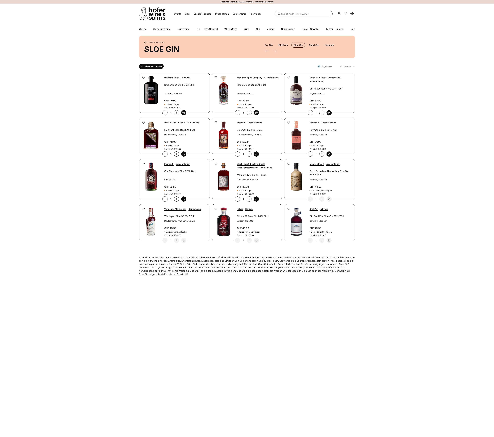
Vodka (270, 29)
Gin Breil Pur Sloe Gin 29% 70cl (327, 216)
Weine (143, 29)
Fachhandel (256, 14)
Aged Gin (314, 45)
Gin (258, 29)
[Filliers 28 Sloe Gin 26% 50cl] (223, 220)
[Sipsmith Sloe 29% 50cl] (223, 134)
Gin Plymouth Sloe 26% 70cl (179, 171)
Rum (246, 29)
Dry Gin (268, 45)
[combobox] (304, 14)
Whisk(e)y (230, 29)
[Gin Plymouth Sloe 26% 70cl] (150, 175)
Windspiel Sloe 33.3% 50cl (179, 216)
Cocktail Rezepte (202, 14)
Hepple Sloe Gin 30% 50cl (251, 85)
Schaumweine (162, 29)
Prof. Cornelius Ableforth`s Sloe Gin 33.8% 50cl (329, 173)
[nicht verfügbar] (329, 199)
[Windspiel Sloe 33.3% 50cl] (150, 220)
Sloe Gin (298, 45)
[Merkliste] (345, 14)
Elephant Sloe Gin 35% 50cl (179, 130)
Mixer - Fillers (334, 29)
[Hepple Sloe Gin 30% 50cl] (223, 89)
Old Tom (283, 45)
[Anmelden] (339, 14)
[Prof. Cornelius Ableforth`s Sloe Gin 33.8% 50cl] (295, 175)
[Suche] (278, 14)
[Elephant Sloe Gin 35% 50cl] (150, 134)
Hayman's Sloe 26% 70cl (323, 130)
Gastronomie (239, 14)
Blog (187, 14)
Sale (352, 29)
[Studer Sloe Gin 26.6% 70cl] (150, 89)
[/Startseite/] (145, 42)
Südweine (184, 29)
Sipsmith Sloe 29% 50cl (250, 130)
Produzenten (222, 14)
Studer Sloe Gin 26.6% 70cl (179, 85)
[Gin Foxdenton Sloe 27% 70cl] (295, 89)
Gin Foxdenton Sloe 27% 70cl (326, 88)
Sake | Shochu (310, 29)
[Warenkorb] (352, 14)
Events (177, 14)
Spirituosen (288, 29)
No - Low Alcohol (207, 29)
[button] (143, 77)
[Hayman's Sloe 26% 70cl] (295, 134)
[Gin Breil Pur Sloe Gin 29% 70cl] (295, 220)
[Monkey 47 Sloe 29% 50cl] (223, 175)
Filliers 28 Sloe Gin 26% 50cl (252, 216)
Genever (329, 45)
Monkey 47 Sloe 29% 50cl (251, 175)
